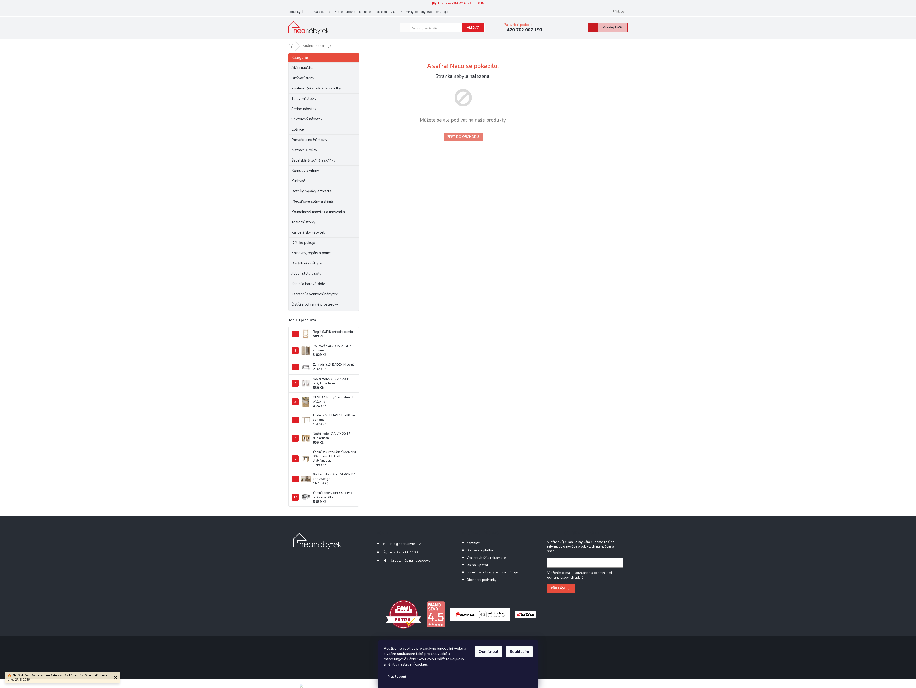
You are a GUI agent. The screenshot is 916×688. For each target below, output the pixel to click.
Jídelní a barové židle (308, 283)
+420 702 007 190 (404, 552)
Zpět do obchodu (463, 136)
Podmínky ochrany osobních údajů (424, 12)
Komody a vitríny (305, 170)
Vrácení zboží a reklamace (353, 12)
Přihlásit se (561, 588)
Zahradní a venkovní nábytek (314, 294)
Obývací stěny (302, 78)
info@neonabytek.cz (405, 544)
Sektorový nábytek (306, 119)
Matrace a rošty (304, 150)
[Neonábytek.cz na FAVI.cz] (403, 614)
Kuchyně (298, 181)
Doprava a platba (317, 12)
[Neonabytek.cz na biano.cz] (435, 614)
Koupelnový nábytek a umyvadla (318, 211)
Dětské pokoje (303, 242)
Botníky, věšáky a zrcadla (311, 191)
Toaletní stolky (303, 222)
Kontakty (294, 12)
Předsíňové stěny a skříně (312, 201)
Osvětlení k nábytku (307, 263)
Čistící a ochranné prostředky (314, 304)
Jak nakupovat (385, 12)
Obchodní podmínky (481, 579)
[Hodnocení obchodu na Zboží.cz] (525, 614)
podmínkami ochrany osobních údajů (579, 575)
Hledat (473, 27)
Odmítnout (489, 651)
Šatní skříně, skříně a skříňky (313, 160)
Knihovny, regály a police (311, 253)
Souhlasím (519, 651)
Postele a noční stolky (309, 139)
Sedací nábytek (303, 108)
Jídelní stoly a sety (306, 273)
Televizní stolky (303, 98)
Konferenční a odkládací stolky (316, 88)
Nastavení (397, 676)
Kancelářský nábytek (308, 232)
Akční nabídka (302, 67)
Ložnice (297, 129)
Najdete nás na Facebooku (410, 560)
